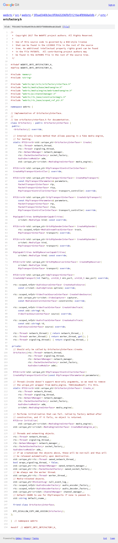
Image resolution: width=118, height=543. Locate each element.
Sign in (111, 4)
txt (105, 538)
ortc (103, 15)
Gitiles (19, 538)
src (17, 15)
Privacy (26, 538)
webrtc (7, 15)
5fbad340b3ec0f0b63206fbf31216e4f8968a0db (64, 15)
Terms (35, 538)
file (66, 26)
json (112, 538)
